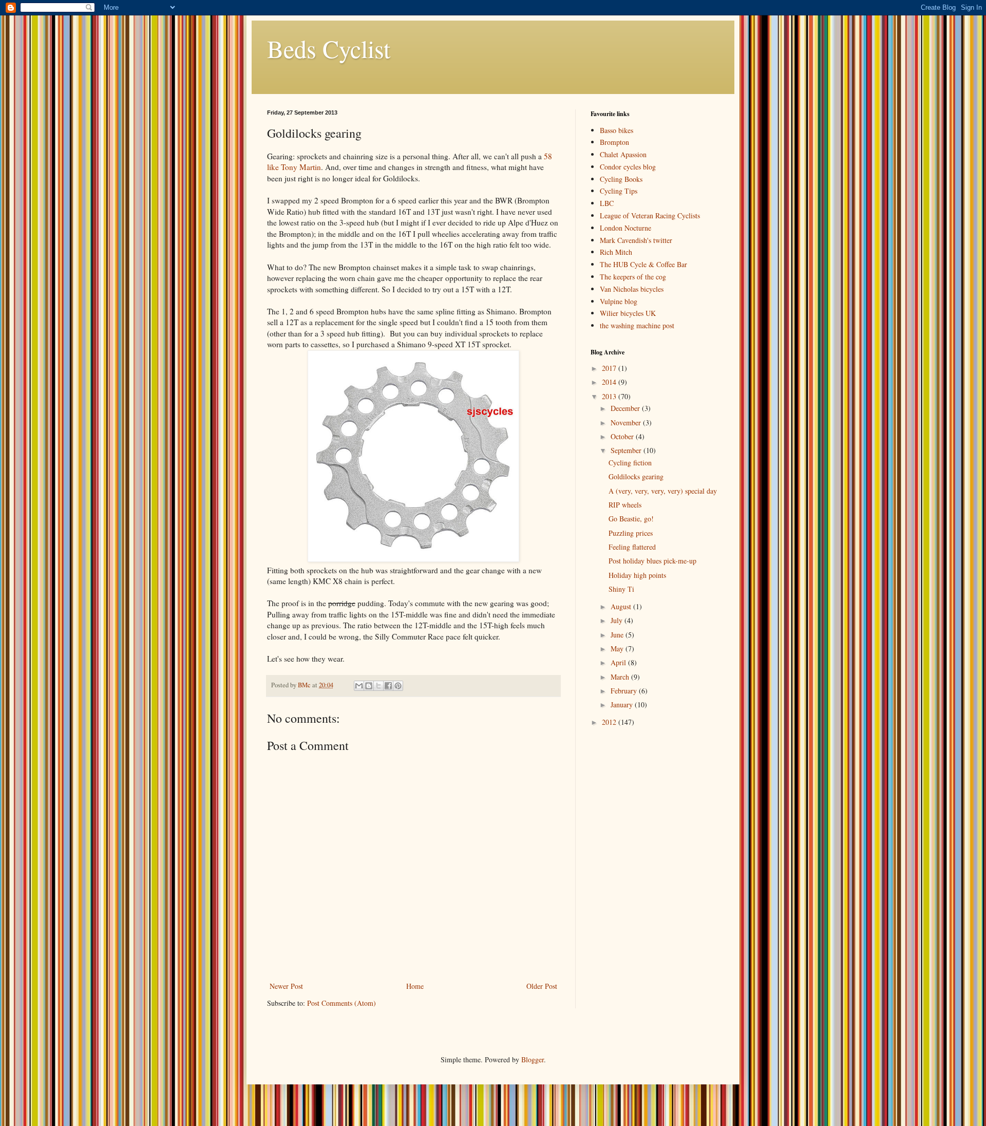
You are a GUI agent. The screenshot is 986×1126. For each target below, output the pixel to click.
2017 (610, 368)
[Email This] (359, 686)
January (623, 704)
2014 (610, 382)
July (617, 620)
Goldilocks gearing (636, 476)
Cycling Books (621, 179)
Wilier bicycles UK (628, 313)
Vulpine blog (618, 301)
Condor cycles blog (628, 167)
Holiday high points (637, 575)
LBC (607, 203)
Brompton (614, 142)
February (625, 691)
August (622, 606)
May (618, 648)
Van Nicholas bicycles (631, 289)
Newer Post (286, 986)
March (621, 677)
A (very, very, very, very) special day (663, 491)
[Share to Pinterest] (398, 686)
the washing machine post (637, 325)
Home (415, 986)
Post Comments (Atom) (341, 1003)
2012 (610, 722)
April (619, 662)
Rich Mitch (616, 252)
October (623, 436)
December (626, 408)
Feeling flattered (632, 547)
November (627, 422)
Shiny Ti (621, 589)
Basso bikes (616, 130)
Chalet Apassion (623, 154)
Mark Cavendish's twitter (636, 240)
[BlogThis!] (369, 686)
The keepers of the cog (633, 277)
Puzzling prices (631, 533)
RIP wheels (625, 505)
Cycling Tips (618, 191)
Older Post (541, 986)
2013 (610, 396)
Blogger (532, 1059)
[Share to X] (378, 686)
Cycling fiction (630, 462)
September (627, 450)
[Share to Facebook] (388, 686)
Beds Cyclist (328, 48)
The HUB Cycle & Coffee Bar (643, 264)
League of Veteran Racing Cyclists (650, 215)
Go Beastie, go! (631, 518)
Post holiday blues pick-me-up (652, 561)
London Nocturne (625, 228)
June (618, 635)
